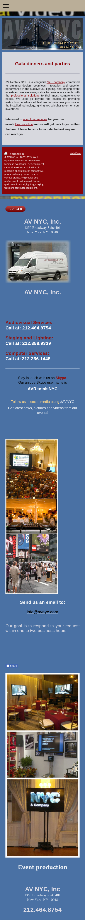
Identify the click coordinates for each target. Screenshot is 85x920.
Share (13, 665)
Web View (75, 153)
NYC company (56, 82)
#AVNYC (67, 402)
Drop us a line (24, 124)
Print (11, 153)
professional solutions (25, 95)
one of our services (35, 119)
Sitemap (19, 153)
